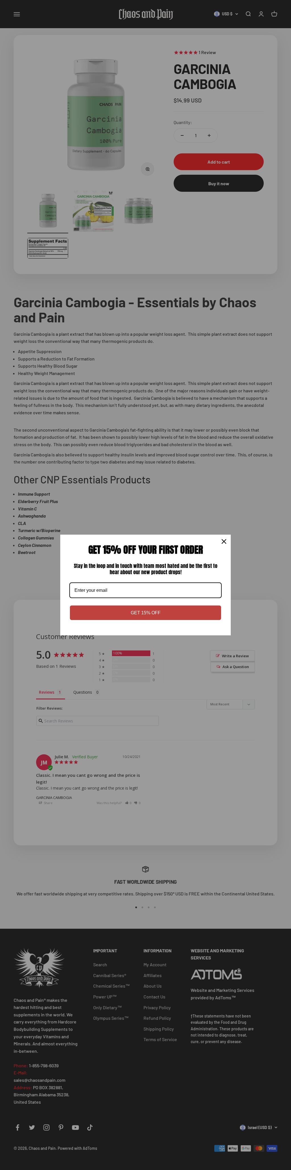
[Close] (224, 541)
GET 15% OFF (146, 612)
